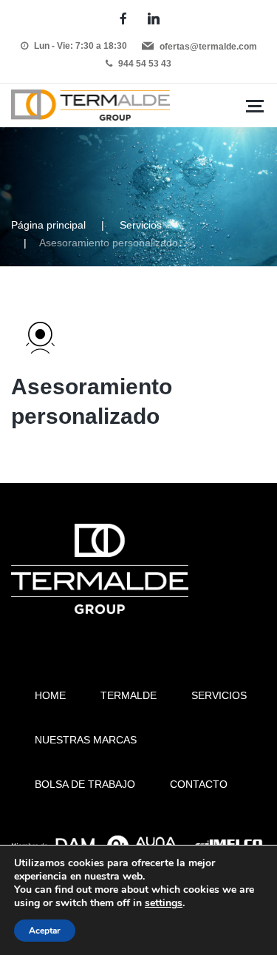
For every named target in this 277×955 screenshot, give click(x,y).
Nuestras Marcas (86, 740)
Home (50, 695)
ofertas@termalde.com (208, 46)
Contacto (199, 784)
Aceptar (45, 931)
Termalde (128, 695)
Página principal (48, 225)
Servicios (141, 225)
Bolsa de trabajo (85, 784)
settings (163, 903)
